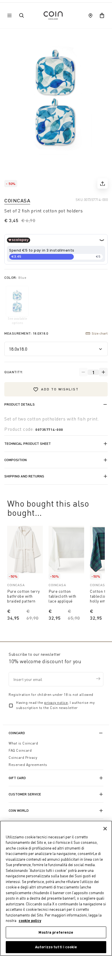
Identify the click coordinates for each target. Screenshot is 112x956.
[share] (102, 183)
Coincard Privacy (23, 757)
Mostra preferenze (55, 932)
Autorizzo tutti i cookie (56, 947)
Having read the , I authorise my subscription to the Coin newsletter (55, 705)
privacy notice (56, 702)
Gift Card (17, 778)
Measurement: (26, 333)
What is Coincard (23, 743)
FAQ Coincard (20, 750)
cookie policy (30, 920)
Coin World (19, 810)
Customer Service (25, 794)
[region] (56, 888)
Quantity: (13, 372)
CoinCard (17, 733)
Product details (19, 404)
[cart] (102, 15)
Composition (15, 460)
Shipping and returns (24, 476)
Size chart (100, 333)
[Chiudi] (105, 828)
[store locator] (90, 15)
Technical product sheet (27, 443)
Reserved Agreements (28, 765)
